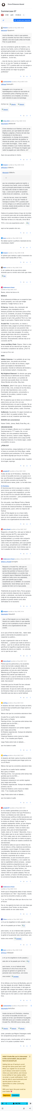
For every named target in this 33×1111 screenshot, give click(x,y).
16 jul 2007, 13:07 (21, 529)
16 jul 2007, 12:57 (12, 289)
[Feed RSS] (23, 15)
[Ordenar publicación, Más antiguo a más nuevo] (3, 20)
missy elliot (6, 121)
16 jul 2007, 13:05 (21, 471)
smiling (5, 703)
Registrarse (6, 1095)
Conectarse (15, 1095)
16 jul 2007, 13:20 (22, 661)
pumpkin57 (6, 471)
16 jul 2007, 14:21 (18, 919)
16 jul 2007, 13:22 (18, 703)
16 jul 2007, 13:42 (12, 889)
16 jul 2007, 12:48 (19, 253)
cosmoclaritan (7, 81)
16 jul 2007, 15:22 (22, 1005)
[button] (2, 1108)
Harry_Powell (7, 529)
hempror (5, 165)
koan (4, 238)
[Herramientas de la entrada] (30, 76)
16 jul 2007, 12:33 (22, 81)
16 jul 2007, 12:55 (17, 267)
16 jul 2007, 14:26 (17, 950)
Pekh (4, 267)
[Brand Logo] (4, 4)
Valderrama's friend (8, 287)
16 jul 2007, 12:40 (19, 165)
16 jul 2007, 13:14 (25, 559)
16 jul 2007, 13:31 (20, 808)
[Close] (30, 1056)
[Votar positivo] (20, 76)
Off (2, 15)
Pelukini (5, 27)
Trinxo (5, 919)
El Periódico (5, 486)
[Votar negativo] (27, 76)
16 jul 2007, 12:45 (17, 238)
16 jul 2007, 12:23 (19, 27)
